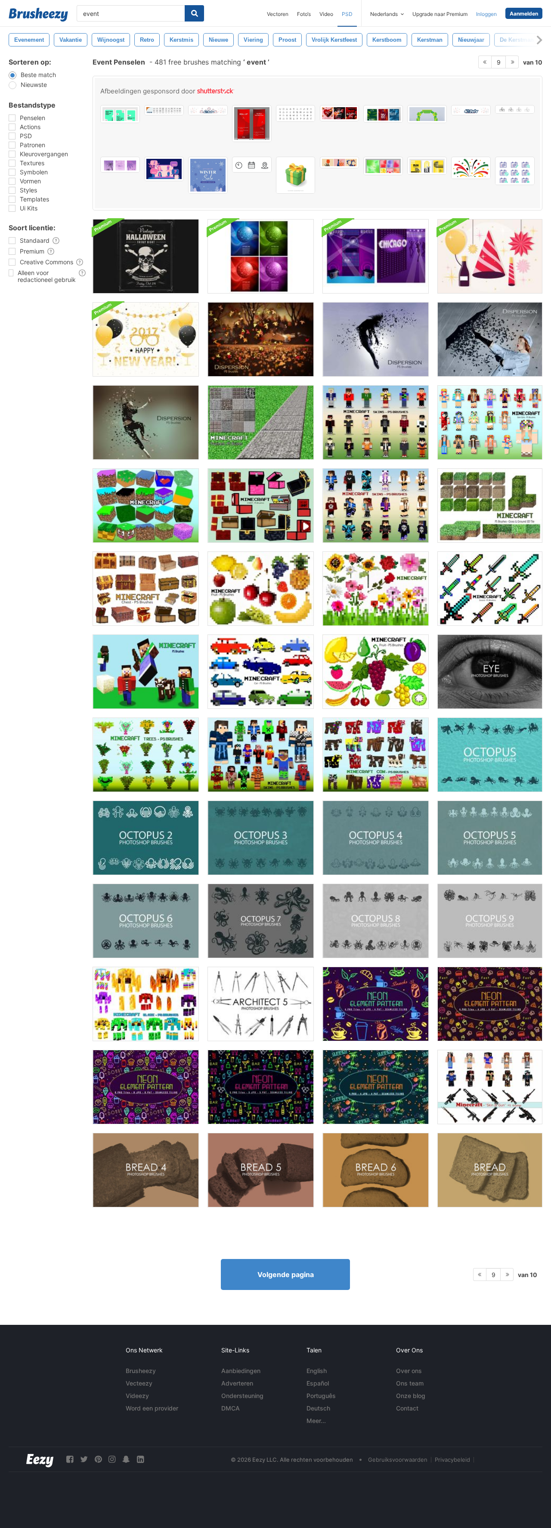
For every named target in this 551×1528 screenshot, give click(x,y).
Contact (407, 1408)
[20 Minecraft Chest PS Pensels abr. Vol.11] (260, 505)
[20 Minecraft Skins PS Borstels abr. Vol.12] (375, 505)
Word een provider (152, 1408)
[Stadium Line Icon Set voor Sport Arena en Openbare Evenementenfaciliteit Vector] (164, 110)
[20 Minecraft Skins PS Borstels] (375, 422)
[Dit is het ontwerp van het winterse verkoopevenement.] (208, 175)
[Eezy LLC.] (39, 1459)
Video (326, 14)
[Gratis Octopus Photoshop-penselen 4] (375, 838)
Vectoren (277, 14)
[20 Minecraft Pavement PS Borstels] (260, 422)
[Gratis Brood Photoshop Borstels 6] (375, 1170)
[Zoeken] (194, 13)
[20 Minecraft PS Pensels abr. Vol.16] (489, 1087)
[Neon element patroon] (375, 1004)
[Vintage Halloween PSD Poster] (146, 256)
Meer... (316, 1420)
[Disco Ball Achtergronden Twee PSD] (260, 256)
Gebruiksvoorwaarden (397, 1459)
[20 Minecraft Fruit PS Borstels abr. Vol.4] (260, 588)
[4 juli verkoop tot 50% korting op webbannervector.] (471, 110)
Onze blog (410, 1395)
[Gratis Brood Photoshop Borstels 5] (260, 1170)
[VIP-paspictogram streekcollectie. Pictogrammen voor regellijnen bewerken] (515, 109)
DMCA (230, 1408)
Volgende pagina (285, 1274)
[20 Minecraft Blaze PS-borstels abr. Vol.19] (146, 1004)
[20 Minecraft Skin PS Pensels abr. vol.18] (260, 755)
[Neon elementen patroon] (146, 1087)
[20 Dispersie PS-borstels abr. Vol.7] (146, 422)
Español (317, 1383)
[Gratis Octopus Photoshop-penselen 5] (489, 838)
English (316, 1370)
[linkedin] (140, 1459)
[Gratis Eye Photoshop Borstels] (489, 671)
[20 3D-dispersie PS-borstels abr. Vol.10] (489, 339)
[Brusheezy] (38, 15)
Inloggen (486, 14)
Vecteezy (139, 1383)
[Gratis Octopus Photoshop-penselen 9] (489, 921)
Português (321, 1395)
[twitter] (84, 1459)
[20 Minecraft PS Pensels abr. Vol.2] (146, 671)
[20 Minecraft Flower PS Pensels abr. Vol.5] (375, 588)
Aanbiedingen (240, 1370)
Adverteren (237, 1383)
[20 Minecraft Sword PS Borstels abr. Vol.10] (489, 588)
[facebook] (69, 1459)
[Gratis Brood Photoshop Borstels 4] (146, 1170)
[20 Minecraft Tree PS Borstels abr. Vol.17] (146, 755)
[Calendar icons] (515, 171)
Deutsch (318, 1408)
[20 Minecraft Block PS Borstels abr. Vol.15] (146, 505)
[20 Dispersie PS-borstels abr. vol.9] (375, 339)
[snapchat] (126, 1459)
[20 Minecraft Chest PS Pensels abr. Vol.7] (146, 588)
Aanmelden (524, 13)
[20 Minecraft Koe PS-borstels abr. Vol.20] (375, 755)
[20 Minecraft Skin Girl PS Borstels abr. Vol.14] (489, 422)
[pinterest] (98, 1459)
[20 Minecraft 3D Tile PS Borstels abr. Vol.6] (489, 505)
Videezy (137, 1395)
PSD (347, 14)
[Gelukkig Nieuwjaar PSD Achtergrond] (146, 339)
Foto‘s (304, 14)
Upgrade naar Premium (439, 14)
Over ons (409, 1370)
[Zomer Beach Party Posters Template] (120, 165)
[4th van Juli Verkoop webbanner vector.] (208, 110)
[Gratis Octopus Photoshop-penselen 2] (146, 838)
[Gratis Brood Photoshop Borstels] (489, 1170)
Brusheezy (141, 1370)
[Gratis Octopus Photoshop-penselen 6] (146, 921)
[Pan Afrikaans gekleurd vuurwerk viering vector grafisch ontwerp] (471, 168)
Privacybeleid (452, 1459)
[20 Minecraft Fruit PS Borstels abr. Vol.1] (375, 671)
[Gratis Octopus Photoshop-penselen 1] (489, 755)
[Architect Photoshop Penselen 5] (260, 1004)
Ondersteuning (242, 1395)
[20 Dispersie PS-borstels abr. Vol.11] (260, 339)
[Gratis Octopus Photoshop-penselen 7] (260, 921)
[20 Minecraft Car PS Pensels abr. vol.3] (260, 671)
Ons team (410, 1383)
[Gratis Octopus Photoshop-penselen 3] (260, 838)
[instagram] (111, 1459)
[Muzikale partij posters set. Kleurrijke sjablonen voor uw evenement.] (383, 114)
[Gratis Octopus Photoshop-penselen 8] (375, 921)
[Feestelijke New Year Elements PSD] (489, 256)
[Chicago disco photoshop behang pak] (375, 256)
